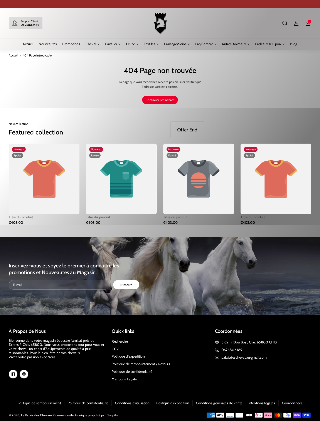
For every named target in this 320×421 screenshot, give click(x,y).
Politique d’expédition (172, 403)
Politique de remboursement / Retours (141, 364)
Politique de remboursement (39, 403)
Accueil (13, 55)
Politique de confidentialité (132, 372)
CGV (115, 349)
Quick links (123, 331)
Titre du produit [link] (21, 217)
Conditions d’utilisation (132, 403)
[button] (284, 23)
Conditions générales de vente (219, 403)
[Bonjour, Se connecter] (296, 23)
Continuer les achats (160, 100)
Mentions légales (262, 403)
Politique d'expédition (128, 356)
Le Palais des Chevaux (37, 415)
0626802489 (30, 25)
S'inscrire (126, 285)
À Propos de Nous (27, 331)
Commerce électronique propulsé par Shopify (85, 415)
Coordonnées (228, 331)
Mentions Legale (124, 379)
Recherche (120, 341)
